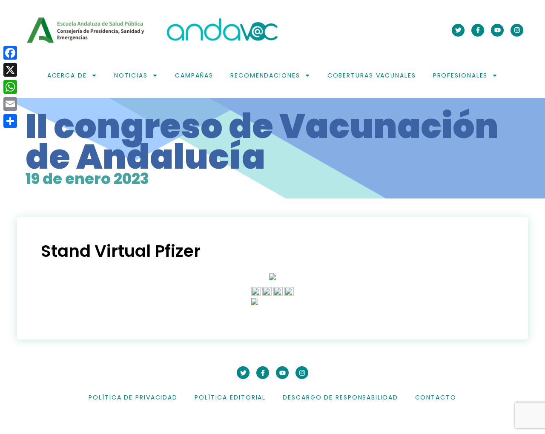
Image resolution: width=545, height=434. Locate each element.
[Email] (10, 103)
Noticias (131, 75)
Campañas (194, 75)
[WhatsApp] (10, 86)
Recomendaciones (265, 75)
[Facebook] (10, 52)
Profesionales (460, 75)
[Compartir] (10, 120)
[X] (10, 69)
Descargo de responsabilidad (340, 397)
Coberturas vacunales (371, 75)
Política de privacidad (133, 397)
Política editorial (230, 397)
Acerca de (67, 75)
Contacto (435, 397)
